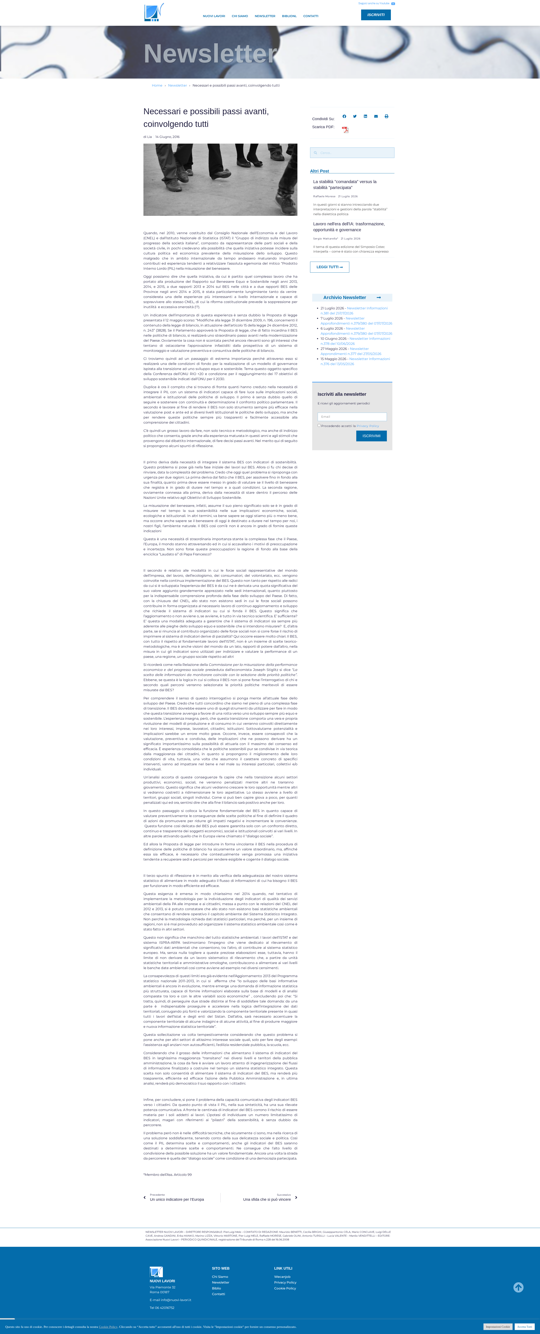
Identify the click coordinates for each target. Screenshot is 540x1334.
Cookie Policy (108, 1327)
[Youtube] (393, 3)
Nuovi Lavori (214, 16)
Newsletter (265, 16)
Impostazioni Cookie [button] (498, 1326)
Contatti (310, 16)
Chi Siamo (240, 16)
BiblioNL (289, 16)
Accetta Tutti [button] (524, 1326)
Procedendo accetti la (350, 426)
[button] (344, 116)
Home (157, 85)
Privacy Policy (367, 426)
